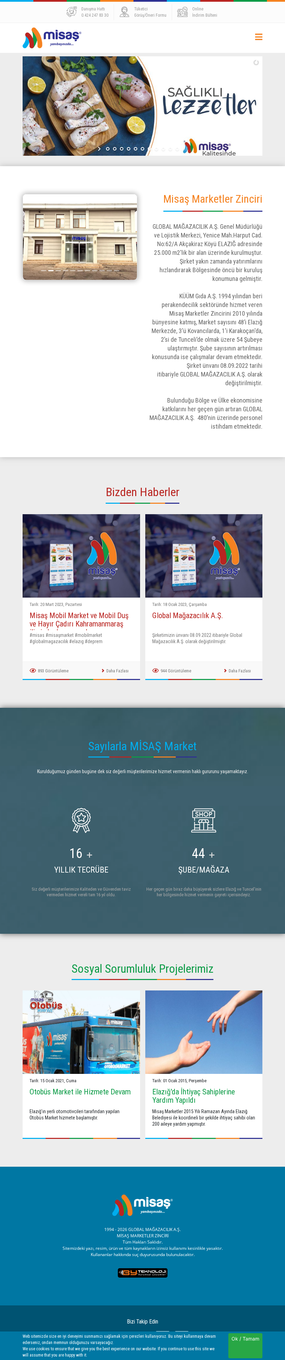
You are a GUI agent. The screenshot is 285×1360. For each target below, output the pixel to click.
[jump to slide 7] (149, 148)
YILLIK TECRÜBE (81, 870)
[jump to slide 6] (142, 148)
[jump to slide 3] (121, 148)
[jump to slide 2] (114, 148)
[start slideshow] (100, 148)
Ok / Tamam (245, 1339)
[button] (31, 237)
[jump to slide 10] (170, 148)
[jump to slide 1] (107, 148)
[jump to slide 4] (128, 148)
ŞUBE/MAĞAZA (203, 870)
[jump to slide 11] (177, 148)
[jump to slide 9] (163, 148)
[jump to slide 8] (156, 148)
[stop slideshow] (185, 148)
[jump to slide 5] (135, 148)
